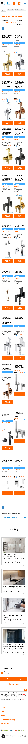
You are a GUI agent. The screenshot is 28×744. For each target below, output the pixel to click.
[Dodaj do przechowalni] (12, 35)
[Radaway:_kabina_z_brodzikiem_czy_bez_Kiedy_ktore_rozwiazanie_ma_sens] (23, 654)
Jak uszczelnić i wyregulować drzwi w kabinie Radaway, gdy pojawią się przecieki (14, 615)
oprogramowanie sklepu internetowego (19, 740)
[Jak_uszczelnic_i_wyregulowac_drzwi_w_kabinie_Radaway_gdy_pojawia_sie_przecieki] (23, 623)
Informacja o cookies (4, 740)
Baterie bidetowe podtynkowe (10, 517)
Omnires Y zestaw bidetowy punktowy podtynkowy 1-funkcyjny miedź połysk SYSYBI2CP (7, 367)
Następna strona (13, 28)
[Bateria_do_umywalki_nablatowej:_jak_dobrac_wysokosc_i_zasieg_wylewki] (23, 593)
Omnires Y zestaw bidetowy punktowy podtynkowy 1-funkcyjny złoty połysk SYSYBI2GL (7, 36)
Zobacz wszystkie (15, 534)
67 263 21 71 (8, 669)
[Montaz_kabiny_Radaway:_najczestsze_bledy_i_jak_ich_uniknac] (23, 565)
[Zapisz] (25, 690)
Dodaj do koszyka (7, 74)
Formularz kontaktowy (14, 679)
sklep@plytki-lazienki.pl (11, 674)
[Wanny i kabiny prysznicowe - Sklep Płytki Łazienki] (7, 3)
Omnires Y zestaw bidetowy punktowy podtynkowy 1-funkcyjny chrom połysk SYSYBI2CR (7, 84)
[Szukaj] (14, 3)
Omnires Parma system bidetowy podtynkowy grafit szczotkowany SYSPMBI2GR (7, 178)
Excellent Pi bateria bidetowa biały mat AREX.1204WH (7, 460)
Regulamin (24, 694)
